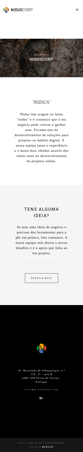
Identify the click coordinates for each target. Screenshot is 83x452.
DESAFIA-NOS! (41, 278)
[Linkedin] (41, 398)
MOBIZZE (47, 447)
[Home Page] (41, 347)
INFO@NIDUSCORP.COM (41, 390)
